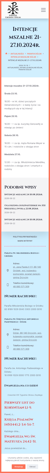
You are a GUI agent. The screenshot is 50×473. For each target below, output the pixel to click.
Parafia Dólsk (25, 70)
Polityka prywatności (25, 237)
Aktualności (13, 68)
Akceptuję (18, 467)
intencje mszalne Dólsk (31, 68)
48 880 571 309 (21, 286)
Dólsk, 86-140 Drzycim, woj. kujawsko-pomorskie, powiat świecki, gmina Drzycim (27, 336)
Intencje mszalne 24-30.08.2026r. (23, 194)
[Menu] (43, 10)
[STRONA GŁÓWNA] (6, 54)
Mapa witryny (25, 241)
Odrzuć (32, 467)
